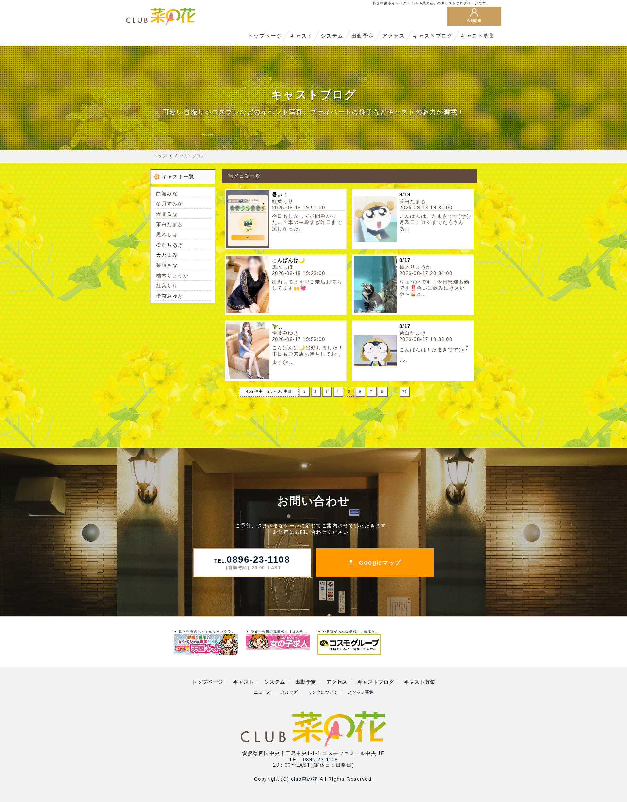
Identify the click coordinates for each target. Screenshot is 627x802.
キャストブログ (189, 155)
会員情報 (474, 20)
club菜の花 (304, 779)
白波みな (167, 193)
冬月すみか (169, 203)
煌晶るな (167, 214)
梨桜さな (167, 265)
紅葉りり (167, 285)
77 (404, 391)
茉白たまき (169, 224)
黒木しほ (167, 234)
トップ (159, 155)
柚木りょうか (172, 275)
